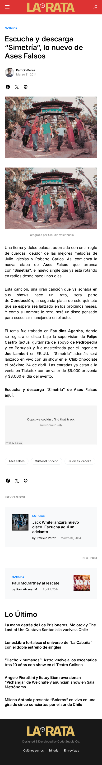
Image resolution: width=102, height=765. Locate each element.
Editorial (53, 750)
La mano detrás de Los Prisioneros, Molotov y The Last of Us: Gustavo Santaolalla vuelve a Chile (50, 627)
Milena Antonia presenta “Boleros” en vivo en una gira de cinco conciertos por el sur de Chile (50, 702)
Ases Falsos (16, 461)
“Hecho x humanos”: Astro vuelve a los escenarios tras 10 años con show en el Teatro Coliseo (51, 662)
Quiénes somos (33, 750)
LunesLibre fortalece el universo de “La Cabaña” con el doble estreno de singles (48, 645)
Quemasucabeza (80, 461)
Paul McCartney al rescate (35, 583)
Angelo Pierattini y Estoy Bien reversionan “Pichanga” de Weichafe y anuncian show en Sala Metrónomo (49, 682)
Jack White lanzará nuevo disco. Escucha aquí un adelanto (55, 527)
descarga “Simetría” (47, 389)
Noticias (11, 27)
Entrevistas (71, 750)
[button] (7, 7)
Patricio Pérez (25, 70)
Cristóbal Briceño (46, 461)
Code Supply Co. (68, 741)
